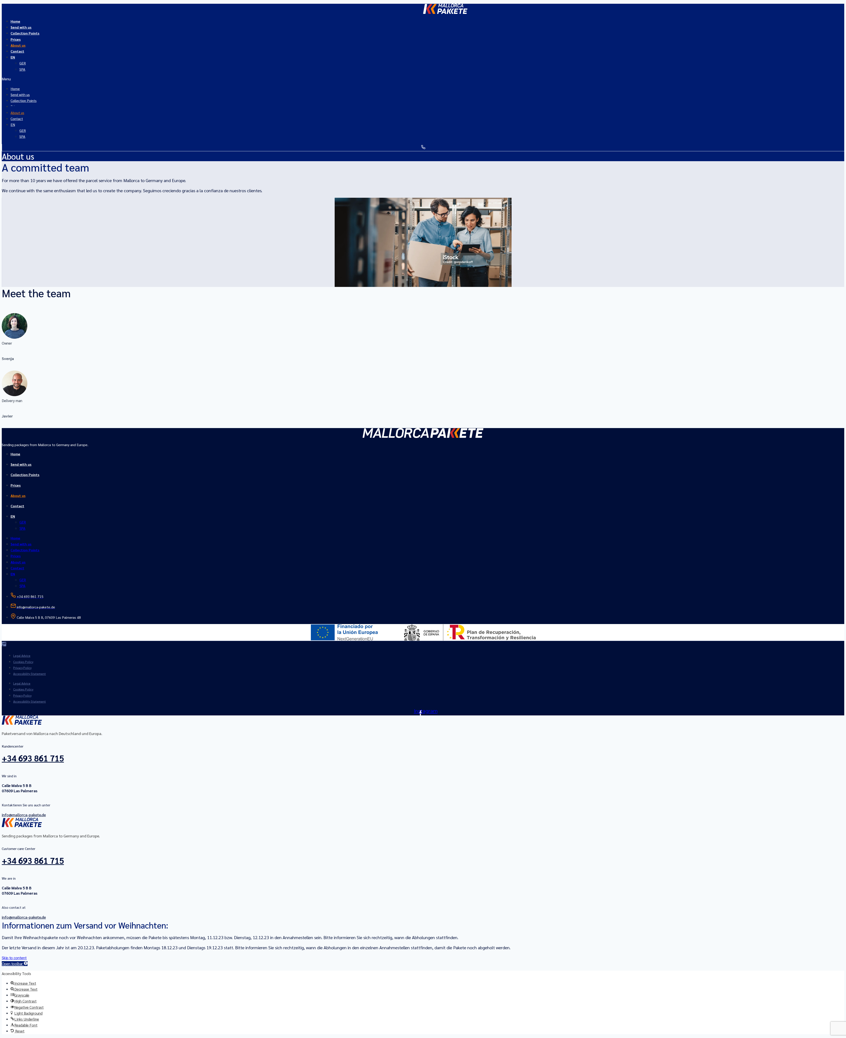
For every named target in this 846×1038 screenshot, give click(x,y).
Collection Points (25, 33)
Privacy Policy (22, 668)
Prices (16, 485)
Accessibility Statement (29, 674)
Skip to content (14, 957)
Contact (17, 51)
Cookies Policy (23, 662)
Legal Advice (21, 656)
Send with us (21, 464)
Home (15, 454)
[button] (421, 79)
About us (18, 495)
